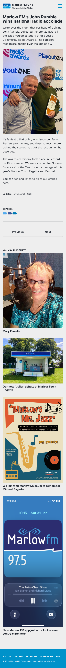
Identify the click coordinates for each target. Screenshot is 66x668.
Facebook (31, 656)
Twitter (18, 656)
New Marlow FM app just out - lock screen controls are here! (31, 631)
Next (48, 232)
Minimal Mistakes (47, 661)
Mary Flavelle (11, 331)
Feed (58, 656)
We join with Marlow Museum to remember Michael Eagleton (31, 487)
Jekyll (34, 661)
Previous (18, 232)
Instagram (46, 656)
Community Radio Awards (19, 39)
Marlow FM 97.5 (22, 6)
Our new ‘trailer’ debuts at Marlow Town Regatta (29, 388)
